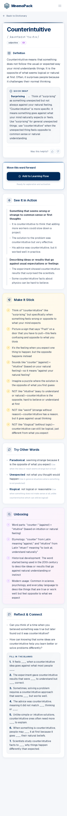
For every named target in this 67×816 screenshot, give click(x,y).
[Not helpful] (58, 151)
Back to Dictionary (17, 15)
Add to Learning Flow (35, 176)
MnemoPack (22, 6)
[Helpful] (52, 151)
